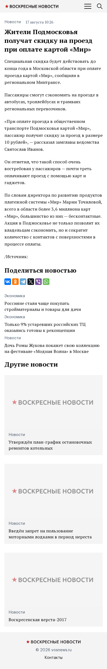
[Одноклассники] (15, 281)
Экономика (14, 296)
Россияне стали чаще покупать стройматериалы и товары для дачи (42, 306)
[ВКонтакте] (7, 281)
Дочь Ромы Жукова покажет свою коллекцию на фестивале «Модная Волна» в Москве (52, 348)
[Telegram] (23, 281)
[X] (30, 281)
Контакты (53, 658)
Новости (12, 22)
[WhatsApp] (46, 281)
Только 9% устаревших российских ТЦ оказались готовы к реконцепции (45, 327)
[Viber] (38, 281)
